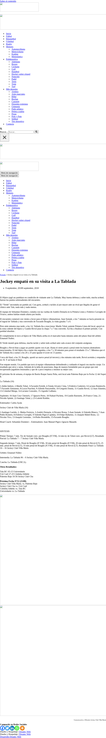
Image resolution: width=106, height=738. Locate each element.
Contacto (10, 124)
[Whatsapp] (16, 728)
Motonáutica (17, 56)
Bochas (15, 99)
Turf (13, 86)
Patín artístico (17, 109)
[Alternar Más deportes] (48, 235)
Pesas (14, 114)
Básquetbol (11, 39)
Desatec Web (25, 732)
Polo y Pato (17, 116)
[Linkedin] (12, 728)
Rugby (9, 44)
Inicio (8, 33)
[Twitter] (7, 728)
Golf (14, 69)
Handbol (15, 71)
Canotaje (15, 101)
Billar (14, 96)
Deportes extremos (20, 104)
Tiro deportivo (18, 121)
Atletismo (16, 62)
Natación (15, 76)
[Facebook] (2, 728)
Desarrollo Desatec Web (10, 737)
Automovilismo (18, 49)
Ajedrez (15, 91)
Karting (15, 54)
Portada (3, 275)
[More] (22, 728)
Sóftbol (15, 119)
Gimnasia (16, 106)
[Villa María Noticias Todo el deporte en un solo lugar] (19, 11)
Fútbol (9, 36)
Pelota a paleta (18, 111)
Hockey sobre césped (21, 74)
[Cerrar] (4, 137)
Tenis (14, 81)
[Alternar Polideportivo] (48, 205)
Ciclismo (15, 66)
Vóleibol (10, 41)
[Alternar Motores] (48, 193)
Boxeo (14, 64)
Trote (14, 84)
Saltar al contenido (8, 1)
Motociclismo (17, 51)
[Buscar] (1, 129)
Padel (14, 79)
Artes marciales (18, 94)
